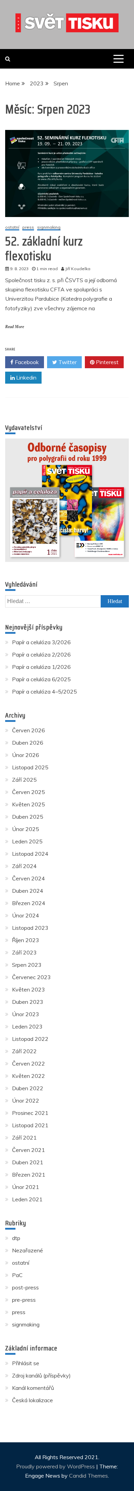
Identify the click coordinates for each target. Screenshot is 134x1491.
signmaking (48, 227)
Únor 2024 (25, 915)
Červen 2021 (28, 1149)
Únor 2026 (25, 754)
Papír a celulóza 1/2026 (41, 666)
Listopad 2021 (30, 1125)
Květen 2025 (28, 804)
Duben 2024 (27, 890)
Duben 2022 (27, 1088)
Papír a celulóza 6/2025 (41, 679)
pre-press (24, 1299)
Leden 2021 (27, 1199)
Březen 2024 (28, 903)
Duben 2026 (27, 742)
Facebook (26, 362)
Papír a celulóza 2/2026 (41, 654)
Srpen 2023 (27, 964)
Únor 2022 (25, 1100)
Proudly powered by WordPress (56, 1466)
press (28, 227)
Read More (14, 326)
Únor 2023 (25, 1014)
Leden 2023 (27, 1026)
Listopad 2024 (30, 853)
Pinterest (106, 362)
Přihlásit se (25, 1363)
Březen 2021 (28, 1174)
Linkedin (25, 377)
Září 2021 (24, 1137)
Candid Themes (88, 1475)
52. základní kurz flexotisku (44, 248)
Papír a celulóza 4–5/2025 (44, 691)
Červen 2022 (28, 1063)
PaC (17, 1275)
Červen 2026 (28, 730)
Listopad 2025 (30, 767)
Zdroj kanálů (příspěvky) (41, 1375)
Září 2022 (24, 1051)
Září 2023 (24, 952)
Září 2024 (24, 866)
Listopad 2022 (30, 1038)
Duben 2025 (27, 816)
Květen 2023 (28, 989)
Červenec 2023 (31, 977)
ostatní (12, 227)
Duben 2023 (27, 1001)
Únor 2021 (25, 1186)
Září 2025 (24, 779)
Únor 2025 (25, 829)
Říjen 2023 (25, 940)
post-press (25, 1287)
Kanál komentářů (33, 1387)
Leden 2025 (27, 841)
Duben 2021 (27, 1162)
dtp (16, 1238)
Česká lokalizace (32, 1400)
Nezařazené (27, 1250)
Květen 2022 (28, 1075)
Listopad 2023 (30, 927)
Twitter (67, 362)
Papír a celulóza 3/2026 (41, 642)
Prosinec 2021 (30, 1112)
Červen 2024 (28, 878)
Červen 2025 (28, 792)
